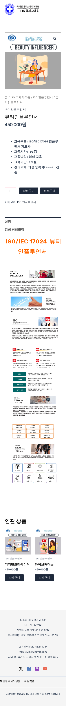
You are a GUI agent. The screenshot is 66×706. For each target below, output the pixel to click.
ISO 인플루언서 (43, 97)
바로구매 (50, 190)
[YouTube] (45, 669)
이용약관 (29, 681)
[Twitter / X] (21, 669)
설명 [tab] (8, 221)
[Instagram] (37, 669)
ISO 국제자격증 (20, 97)
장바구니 (29, 190)
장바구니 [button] (14, 577)
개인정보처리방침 (10, 681)
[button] (55, 38)
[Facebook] (29, 669)
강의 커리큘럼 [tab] (14, 229)
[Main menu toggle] (58, 9)
